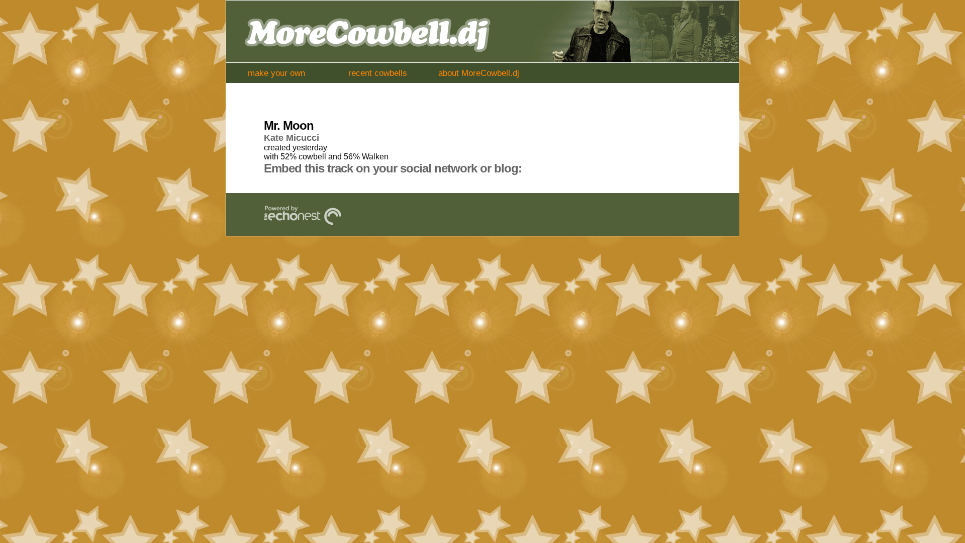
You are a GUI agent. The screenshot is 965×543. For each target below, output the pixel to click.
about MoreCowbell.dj (478, 73)
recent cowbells (377, 73)
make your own (276, 73)
